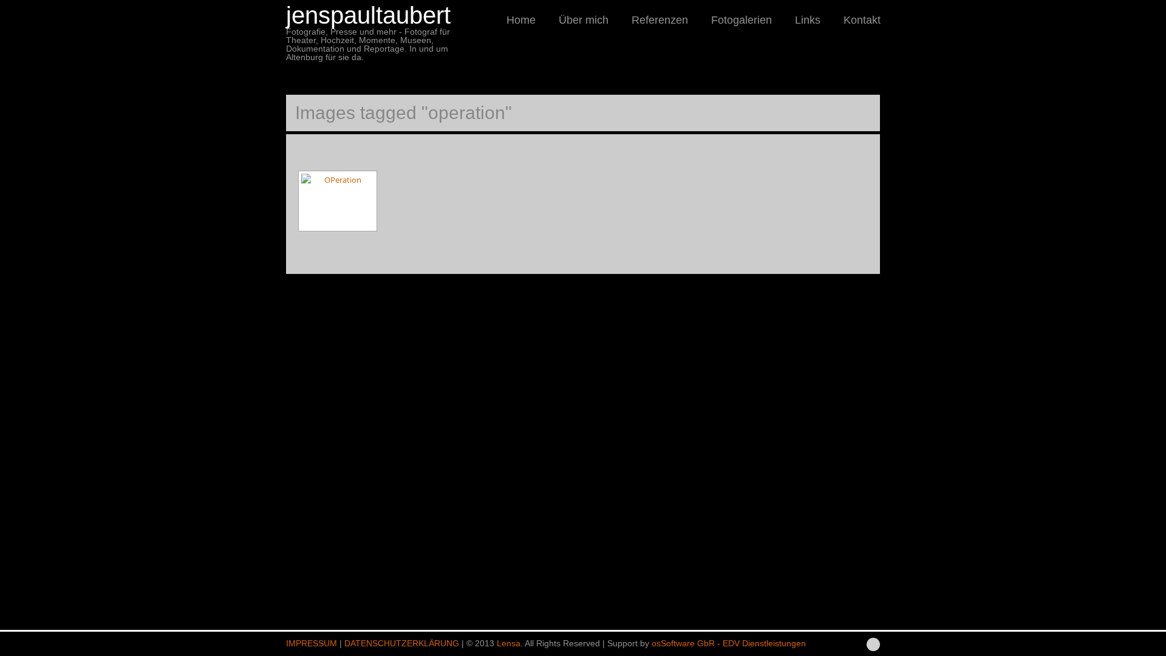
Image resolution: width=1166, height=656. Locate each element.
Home (521, 20)
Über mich (584, 20)
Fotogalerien (741, 20)
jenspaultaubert (368, 15)
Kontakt (862, 20)
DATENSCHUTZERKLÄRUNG (401, 643)
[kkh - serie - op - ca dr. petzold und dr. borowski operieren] (337, 201)
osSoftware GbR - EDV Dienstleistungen (729, 643)
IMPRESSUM (311, 643)
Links (807, 20)
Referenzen (660, 20)
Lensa (508, 643)
